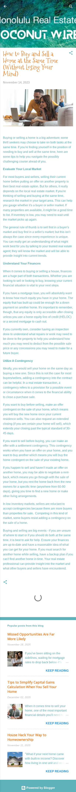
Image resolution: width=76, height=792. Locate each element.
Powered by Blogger (40, 787)
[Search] (71, 7)
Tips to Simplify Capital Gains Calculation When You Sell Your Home (32, 687)
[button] (71, 53)
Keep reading (57, 670)
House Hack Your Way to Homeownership (26, 737)
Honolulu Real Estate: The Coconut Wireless (38, 8)
